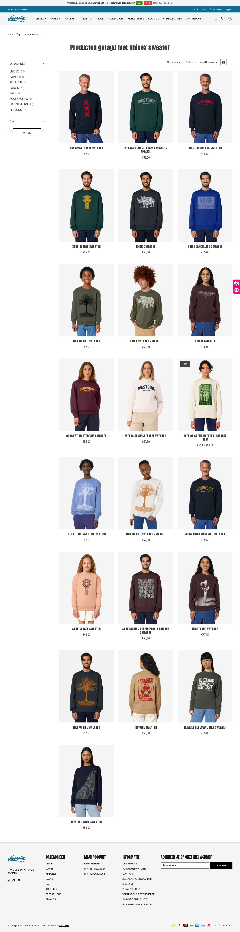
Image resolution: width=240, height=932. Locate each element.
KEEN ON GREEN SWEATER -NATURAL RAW (205, 437)
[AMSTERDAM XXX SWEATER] (205, 107)
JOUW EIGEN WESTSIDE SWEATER (205, 534)
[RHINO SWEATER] (145, 205)
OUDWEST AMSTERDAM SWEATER (86, 435)
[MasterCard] (185, 925)
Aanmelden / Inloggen (222, 9)
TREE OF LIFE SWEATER (86, 341)
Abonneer (221, 865)
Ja (139, 3)
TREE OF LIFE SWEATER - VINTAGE (86, 534)
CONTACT (127, 873)
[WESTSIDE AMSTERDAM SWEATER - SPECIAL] (145, 107)
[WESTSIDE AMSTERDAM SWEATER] (145, 395)
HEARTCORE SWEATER (205, 628)
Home (10, 34)
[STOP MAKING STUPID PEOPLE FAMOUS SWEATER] (145, 588)
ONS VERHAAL (194, 18)
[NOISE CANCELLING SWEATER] (205, 205)
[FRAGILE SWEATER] (145, 686)
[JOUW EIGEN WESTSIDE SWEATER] (205, 493)
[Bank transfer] (203, 925)
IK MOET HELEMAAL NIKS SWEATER (205, 727)
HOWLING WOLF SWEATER (86, 822)
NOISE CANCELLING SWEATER (205, 246)
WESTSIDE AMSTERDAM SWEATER (145, 435)
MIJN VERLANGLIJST (94, 873)
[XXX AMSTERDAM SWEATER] (86, 107)
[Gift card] (209, 925)
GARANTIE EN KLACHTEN (135, 899)
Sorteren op (191, 62)
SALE (100, 18)
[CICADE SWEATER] (205, 300)
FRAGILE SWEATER (146, 727)
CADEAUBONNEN (172, 18)
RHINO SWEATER (145, 246)
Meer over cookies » (163, 3)
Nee (148, 3)
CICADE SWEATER (205, 341)
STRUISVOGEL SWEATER (86, 246)
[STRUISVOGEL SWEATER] (86, 205)
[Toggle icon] (216, 18)
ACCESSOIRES (116, 18)
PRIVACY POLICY (131, 889)
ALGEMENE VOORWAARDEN (137, 879)
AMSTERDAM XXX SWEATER (205, 148)
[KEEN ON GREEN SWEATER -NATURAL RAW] (205, 395)
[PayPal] (179, 925)
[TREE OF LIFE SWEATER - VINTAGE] (86, 493)
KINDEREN (15, 82)
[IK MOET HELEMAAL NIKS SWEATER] (205, 686)
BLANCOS (153, 18)
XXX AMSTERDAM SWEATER (86, 148)
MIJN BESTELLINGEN (94, 868)
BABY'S (14, 88)
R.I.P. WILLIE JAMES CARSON (137, 904)
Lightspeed (64, 925)
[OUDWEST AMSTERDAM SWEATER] (86, 395)
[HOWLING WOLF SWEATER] (86, 781)
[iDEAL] (174, 925)
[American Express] (197, 925)
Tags (19, 34)
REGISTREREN (92, 863)
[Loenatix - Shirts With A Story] (16, 18)
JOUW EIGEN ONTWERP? (135, 868)
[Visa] (191, 925)
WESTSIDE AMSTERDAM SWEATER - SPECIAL (145, 150)
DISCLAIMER (128, 884)
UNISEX (14, 71)
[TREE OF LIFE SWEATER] (86, 300)
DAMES (13, 77)
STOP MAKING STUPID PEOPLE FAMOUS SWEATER (145, 630)
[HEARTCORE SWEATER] (205, 588)
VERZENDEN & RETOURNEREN (138, 894)
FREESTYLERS (136, 18)
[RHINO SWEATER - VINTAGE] (145, 300)
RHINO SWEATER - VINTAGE (146, 341)
